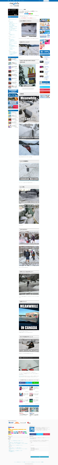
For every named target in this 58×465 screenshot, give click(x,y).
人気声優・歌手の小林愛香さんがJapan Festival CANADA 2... (14, 67)
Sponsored (33, 413)
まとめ (20, 413)
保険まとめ (12, 39)
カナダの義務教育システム (11, 54)
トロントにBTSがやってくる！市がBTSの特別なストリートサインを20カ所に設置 (14, 126)
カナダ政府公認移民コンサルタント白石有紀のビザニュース (15, 429)
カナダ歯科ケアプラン (11, 22)
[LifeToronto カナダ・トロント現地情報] (8, 0)
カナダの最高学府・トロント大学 (18, 450)
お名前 (31, 442)
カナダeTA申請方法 (11, 49)
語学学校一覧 (10, 51)
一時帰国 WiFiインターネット (12, 445)
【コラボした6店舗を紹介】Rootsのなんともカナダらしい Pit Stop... (14, 59)
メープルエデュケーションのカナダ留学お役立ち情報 (21, 429)
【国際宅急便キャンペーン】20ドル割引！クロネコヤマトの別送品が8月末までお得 (34, 415)
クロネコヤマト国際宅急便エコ (17, 443)
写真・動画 (25, 9)
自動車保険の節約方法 (11, 26)
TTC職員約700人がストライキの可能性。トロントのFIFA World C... (14, 71)
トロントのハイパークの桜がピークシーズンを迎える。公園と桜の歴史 (35, 394)
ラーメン (22, 440)
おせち (9, 440)
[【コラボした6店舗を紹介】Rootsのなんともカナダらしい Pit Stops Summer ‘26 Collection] (23, 411)
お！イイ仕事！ (10, 434)
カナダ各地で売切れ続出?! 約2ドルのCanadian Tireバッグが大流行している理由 (14, 119)
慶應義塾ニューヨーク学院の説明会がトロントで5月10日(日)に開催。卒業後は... (14, 86)
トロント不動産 (25, 429)
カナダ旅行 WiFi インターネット (12, 48)
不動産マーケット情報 (11, 443)
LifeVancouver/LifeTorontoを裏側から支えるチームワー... (14, 79)
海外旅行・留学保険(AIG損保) (11, 45)
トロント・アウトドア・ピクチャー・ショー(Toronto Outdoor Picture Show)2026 (47, 62)
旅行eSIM (10, 39)
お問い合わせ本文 (32, 450)
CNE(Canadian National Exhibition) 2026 (47, 67)
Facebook (33, 434)
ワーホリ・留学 (13, 51)
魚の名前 (19, 440)
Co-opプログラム (10, 52)
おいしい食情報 (22, 413)
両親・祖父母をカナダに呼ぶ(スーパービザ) (13, 23)
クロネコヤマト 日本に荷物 (24, 443)
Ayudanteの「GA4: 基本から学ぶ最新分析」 (11, 430)
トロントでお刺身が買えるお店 (14, 440)
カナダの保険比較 (15, 26)
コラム (9, 428)
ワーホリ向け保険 (10, 27)
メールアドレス (32, 445)
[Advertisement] (38, 4)
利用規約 (31, 438)
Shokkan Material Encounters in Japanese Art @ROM (47, 57)
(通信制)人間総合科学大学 (11, 450)
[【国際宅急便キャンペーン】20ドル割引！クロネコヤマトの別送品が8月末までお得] (34, 411)
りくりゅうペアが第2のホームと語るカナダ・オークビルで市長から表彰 (14, 82)
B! (27, 13)
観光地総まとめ (10, 44)
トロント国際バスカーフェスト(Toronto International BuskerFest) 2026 (47, 77)
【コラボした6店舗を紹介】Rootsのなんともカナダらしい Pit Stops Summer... (14, 122)
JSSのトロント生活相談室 (10, 429)
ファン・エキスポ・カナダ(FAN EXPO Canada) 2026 (47, 72)
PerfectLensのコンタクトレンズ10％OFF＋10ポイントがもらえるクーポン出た (14, 112)
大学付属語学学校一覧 (15, 52)
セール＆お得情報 (31, 413)
